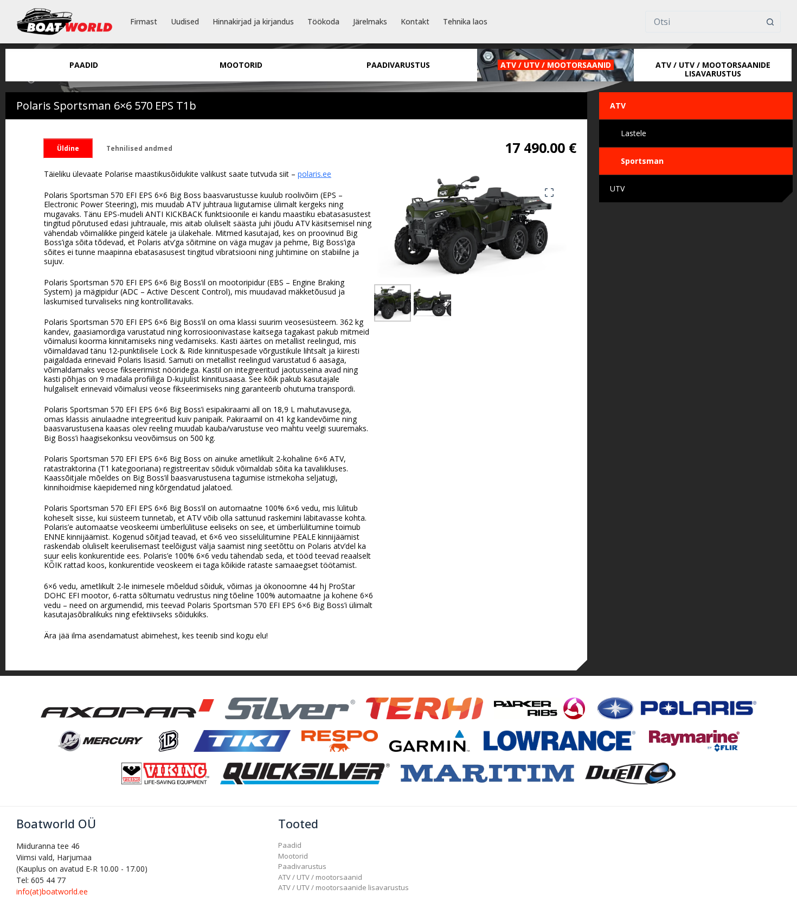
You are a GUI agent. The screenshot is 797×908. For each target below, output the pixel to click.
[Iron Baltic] (168, 740)
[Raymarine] (694, 740)
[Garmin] (429, 740)
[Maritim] (487, 773)
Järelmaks (370, 21)
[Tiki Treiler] (242, 740)
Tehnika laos (465, 21)
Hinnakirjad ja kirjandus (253, 21)
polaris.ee (314, 174)
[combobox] (703, 22)
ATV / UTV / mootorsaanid (320, 877)
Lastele (633, 133)
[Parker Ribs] (539, 707)
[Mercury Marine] (100, 740)
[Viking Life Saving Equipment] (165, 773)
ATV (618, 105)
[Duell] (630, 773)
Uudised (185, 21)
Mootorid (293, 856)
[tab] (68, 148)
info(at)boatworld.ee (52, 891)
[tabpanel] (209, 404)
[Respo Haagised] (339, 740)
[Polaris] (676, 707)
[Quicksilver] (305, 773)
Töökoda (323, 21)
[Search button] (770, 21)
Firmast (143, 21)
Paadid (289, 845)
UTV (617, 188)
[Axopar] (127, 707)
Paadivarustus (302, 866)
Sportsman (642, 161)
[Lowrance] (559, 740)
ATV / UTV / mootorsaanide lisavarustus (343, 887)
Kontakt (415, 21)
